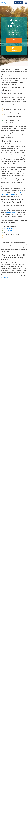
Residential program (9, 228)
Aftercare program (8, 238)
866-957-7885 (14, 41)
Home (13, 29)
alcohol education (10, 212)
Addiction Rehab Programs (14, 30)
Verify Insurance (14, 49)
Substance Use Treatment (13, 32)
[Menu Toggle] (25, 2)
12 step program (8, 230)
